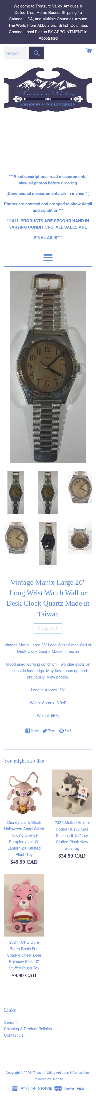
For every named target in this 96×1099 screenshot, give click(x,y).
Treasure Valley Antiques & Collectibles (61, 1072)
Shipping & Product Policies (28, 1028)
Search (10, 1022)
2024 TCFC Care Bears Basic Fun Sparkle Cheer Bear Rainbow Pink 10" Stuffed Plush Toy (24, 955)
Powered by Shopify (48, 1079)
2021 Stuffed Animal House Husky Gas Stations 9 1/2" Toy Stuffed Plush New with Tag (72, 835)
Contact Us (14, 1035)
